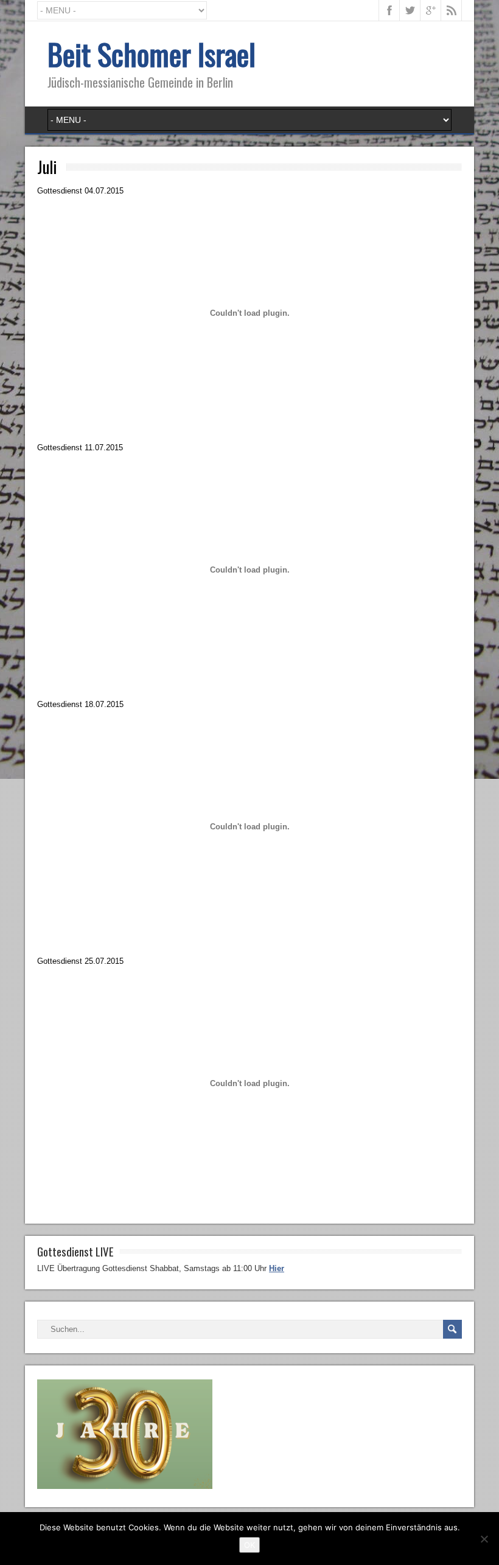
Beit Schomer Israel (151, 53)
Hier (276, 1268)
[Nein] (484, 1539)
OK (249, 1545)
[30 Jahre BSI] (124, 1486)
